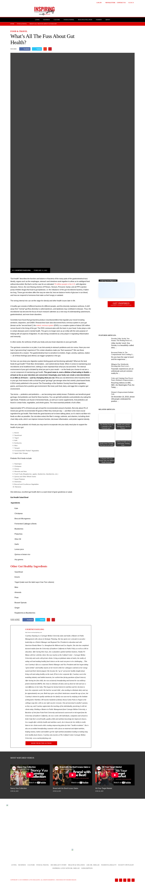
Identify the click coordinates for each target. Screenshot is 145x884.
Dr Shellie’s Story (59, 865)
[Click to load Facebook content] (117, 290)
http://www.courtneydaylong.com (33, 632)
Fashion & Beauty (109, 865)
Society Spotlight (126, 865)
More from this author (41, 743)
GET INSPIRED (121, 304)
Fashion (99, 19)
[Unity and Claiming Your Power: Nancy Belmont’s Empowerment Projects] (104, 381)
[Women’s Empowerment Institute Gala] (104, 395)
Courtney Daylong (23, 270)
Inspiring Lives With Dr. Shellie (66, 868)
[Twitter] (129, 880)
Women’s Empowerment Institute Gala (122, 393)
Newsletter (110, 2)
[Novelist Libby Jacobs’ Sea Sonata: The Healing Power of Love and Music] (104, 342)
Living (37, 19)
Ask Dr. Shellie (92, 865)
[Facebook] (116, 880)
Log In (99, 2)
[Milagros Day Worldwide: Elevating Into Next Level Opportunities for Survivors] (104, 367)
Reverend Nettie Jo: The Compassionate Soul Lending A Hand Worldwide (121, 353)
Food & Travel (69, 19)
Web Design (60, 879)
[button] (129, 2)
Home (12, 24)
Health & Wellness (85, 19)
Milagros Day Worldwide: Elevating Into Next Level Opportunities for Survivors (120, 365)
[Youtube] (133, 880)
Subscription (87, 868)
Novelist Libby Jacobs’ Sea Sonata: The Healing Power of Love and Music (121, 339)
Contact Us (121, 2)
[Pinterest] (124, 880)
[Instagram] (120, 880)
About (107, 19)
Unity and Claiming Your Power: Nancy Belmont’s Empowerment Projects (122, 379)
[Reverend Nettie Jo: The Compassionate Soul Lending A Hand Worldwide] (104, 356)
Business (46, 19)
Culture (57, 19)
